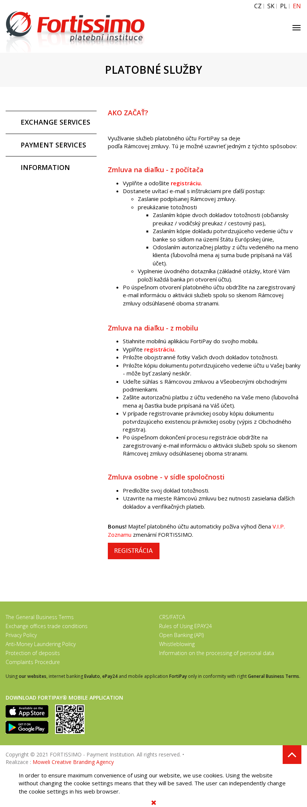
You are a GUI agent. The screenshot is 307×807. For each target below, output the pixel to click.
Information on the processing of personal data (216, 653)
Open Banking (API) (181, 635)
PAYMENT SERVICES (53, 144)
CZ (258, 6)
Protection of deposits (33, 653)
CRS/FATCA (172, 617)
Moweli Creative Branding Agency (73, 761)
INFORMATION (45, 167)
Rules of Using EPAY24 (185, 626)
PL (283, 6)
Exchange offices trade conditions (47, 626)
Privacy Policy (21, 635)
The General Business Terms (40, 617)
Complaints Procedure (33, 662)
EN (297, 6)
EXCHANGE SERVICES (55, 122)
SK (270, 6)
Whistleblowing (177, 644)
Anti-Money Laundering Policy (41, 644)
